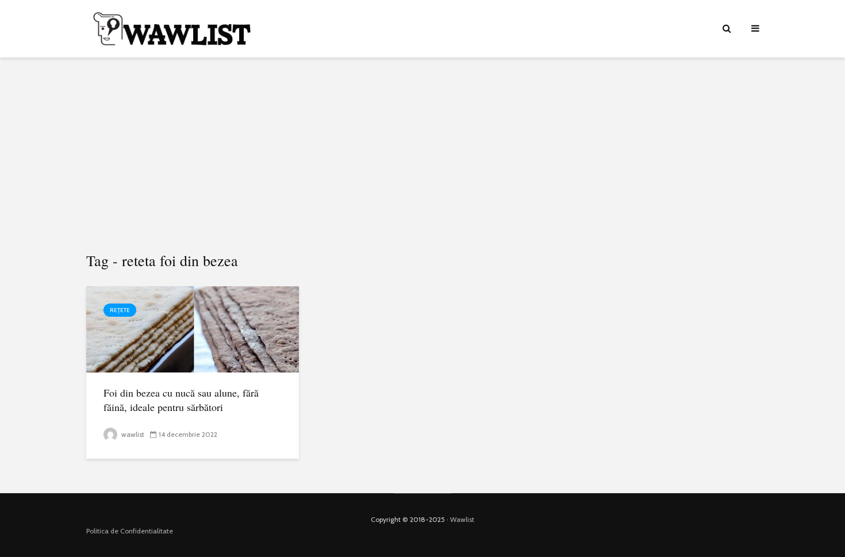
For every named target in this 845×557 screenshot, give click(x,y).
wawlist (132, 434)
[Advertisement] (422, 155)
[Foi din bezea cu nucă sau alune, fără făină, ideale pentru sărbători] (192, 328)
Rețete (120, 310)
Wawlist (462, 519)
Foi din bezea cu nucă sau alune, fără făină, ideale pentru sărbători (181, 400)
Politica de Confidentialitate (129, 531)
